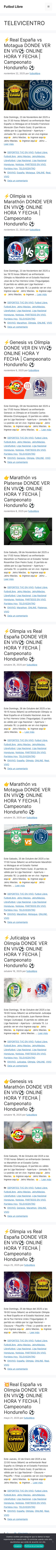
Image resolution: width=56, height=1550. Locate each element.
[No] (52, 1541)
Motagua (30, 172)
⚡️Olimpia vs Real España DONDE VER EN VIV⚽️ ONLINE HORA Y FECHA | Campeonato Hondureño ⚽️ (25, 645)
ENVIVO (11, 172)
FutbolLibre (10, 156)
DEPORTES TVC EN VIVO (20, 152)
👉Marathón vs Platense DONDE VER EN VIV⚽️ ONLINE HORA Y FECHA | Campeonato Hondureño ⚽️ (27, 491)
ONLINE (40, 172)
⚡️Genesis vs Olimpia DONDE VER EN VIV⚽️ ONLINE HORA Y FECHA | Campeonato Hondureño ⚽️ (28, 353)
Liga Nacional (24, 160)
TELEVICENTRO (27, 168)
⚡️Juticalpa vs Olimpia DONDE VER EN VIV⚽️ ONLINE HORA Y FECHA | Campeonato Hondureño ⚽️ (25, 951)
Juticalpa (21, 1061)
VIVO (6, 176)
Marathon (22, 322)
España (20, 172)
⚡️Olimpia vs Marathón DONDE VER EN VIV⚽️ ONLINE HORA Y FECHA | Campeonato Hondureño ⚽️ (28, 210)
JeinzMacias (38, 156)
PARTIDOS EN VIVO (35, 164)
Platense (42, 607)
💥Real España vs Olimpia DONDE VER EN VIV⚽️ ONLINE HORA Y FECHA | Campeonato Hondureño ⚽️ (25, 1398)
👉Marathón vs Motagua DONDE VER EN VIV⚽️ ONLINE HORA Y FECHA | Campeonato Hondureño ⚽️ (27, 798)
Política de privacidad (34, 1546)
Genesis (21, 458)
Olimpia (32, 322)
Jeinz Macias (24, 156)
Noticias (19, 164)
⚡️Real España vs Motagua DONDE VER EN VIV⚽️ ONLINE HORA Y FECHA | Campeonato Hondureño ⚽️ (27, 53)
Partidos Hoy (10, 168)
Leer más (9, 144)
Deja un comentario (17, 180)
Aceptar (17, 1546)
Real (48, 172)
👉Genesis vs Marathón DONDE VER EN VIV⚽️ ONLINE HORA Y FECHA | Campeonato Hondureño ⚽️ (28, 1095)
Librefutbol (9, 160)
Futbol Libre (13, 7)
